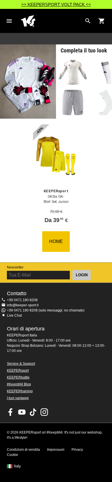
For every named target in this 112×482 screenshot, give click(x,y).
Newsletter (15, 267)
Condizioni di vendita (23, 450)
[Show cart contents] (101, 21)
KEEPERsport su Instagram (44, 412)
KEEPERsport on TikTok (33, 412)
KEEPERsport (18, 371)
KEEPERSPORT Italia (51, 21)
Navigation (9, 21)
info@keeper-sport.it (22, 305)
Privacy (77, 450)
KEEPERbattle (18, 377)
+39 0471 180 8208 (22, 300)
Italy (17, 466)
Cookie (12, 455)
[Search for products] (88, 21)
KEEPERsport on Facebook (10, 412)
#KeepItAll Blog (19, 384)
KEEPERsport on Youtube (22, 412)
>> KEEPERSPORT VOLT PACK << (56, 4)
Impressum (55, 450)
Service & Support (21, 364)
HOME (56, 241)
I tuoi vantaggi (18, 398)
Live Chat (14, 316)
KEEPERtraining (20, 391)
